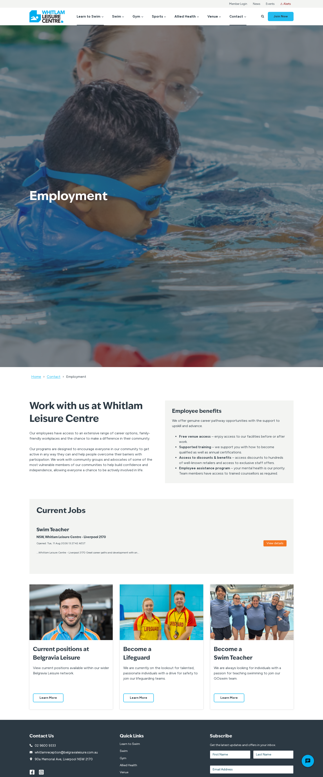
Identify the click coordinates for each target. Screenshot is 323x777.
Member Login (238, 3)
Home (36, 377)
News (256, 3)
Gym (123, 758)
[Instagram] (43, 772)
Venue (124, 772)
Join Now (281, 16)
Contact (53, 377)
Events (270, 3)
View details (275, 543)
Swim (124, 751)
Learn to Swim (130, 744)
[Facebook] (34, 772)
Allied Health (128, 765)
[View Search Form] (262, 16)
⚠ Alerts (285, 3)
